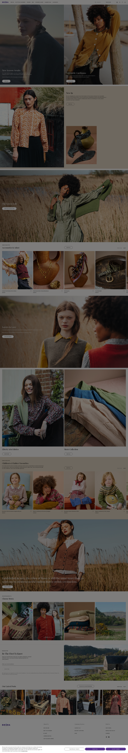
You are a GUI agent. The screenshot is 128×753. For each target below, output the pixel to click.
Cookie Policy (24, 751)
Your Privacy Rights (74, 749)
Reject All (95, 749)
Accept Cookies (116, 749)
